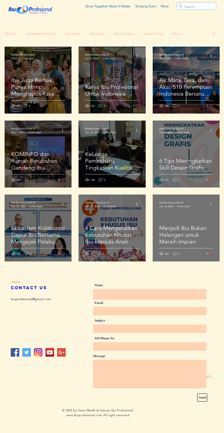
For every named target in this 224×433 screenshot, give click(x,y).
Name (98, 285)
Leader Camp (153, 34)
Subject (99, 320)
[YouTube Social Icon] (50, 352)
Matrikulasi (97, 34)
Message (99, 356)
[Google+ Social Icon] (61, 352)
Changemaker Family (41, 34)
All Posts (11, 34)
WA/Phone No (104, 338)
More (176, 34)
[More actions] (64, 56)
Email (98, 303)
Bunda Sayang (124, 34)
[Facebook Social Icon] (15, 352)
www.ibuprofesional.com (84, 415)
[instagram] (38, 352)
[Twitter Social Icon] (26, 352)
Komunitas (73, 34)
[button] (214, 34)
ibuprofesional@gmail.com (31, 299)
